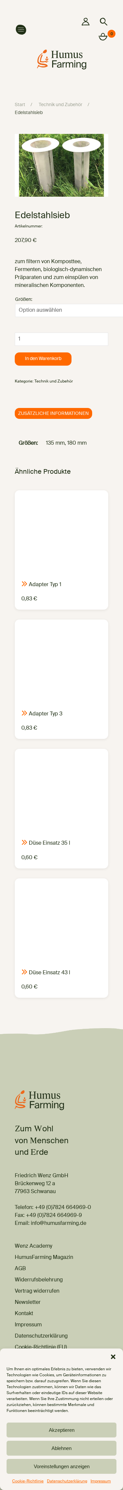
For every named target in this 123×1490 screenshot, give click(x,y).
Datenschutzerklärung (67, 1481)
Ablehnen (61, 1448)
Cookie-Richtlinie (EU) (41, 1347)
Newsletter (28, 1302)
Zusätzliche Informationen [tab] (53, 414)
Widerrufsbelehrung (39, 1280)
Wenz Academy (33, 1246)
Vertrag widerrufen (37, 1291)
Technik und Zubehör (60, 105)
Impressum (101, 1481)
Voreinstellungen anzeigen (62, 1466)
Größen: (23, 300)
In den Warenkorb (43, 359)
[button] (113, 1356)
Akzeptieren (61, 1430)
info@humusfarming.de (58, 1223)
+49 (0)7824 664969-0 (63, 1207)
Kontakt (24, 1313)
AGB (20, 1268)
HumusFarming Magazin (44, 1257)
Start (20, 105)
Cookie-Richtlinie (28, 1481)
